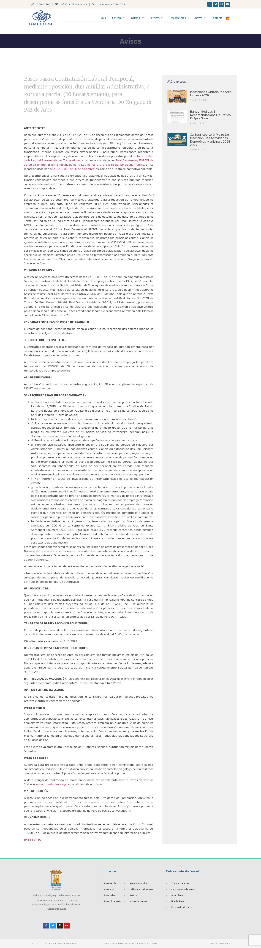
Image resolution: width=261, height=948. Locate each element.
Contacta (217, 18)
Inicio (103, 18)
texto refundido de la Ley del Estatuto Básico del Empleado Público (97, 164)
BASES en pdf (33, 839)
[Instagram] (221, 4)
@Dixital (135, 18)
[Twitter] (215, 4)
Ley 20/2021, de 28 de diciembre (73, 169)
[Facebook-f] (209, 4)
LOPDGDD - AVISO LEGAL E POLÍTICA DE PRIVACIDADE (130, 943)
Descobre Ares (177, 18)
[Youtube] (227, 4)
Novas (199, 18)
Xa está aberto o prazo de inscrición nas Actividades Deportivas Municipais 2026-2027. (210, 140)
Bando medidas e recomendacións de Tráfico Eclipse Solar (210, 115)
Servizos (154, 18)
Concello (117, 18)
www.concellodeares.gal (51, 784)
